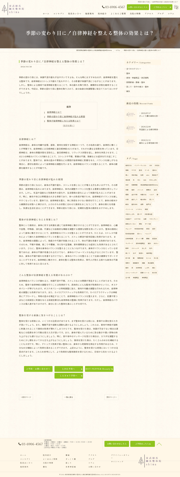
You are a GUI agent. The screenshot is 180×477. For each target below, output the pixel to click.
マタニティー (153, 219)
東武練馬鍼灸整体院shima (149, 185)
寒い (127, 175)
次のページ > (111, 397)
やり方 (134, 170)
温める (154, 170)
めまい (156, 243)
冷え (138, 180)
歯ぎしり (135, 199)
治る (144, 180)
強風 (127, 170)
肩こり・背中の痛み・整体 (137, 86)
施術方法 (129, 165)
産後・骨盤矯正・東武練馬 (137, 77)
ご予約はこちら (160, 7)
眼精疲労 (136, 263)
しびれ (147, 268)
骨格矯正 (145, 277)
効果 (141, 175)
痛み (153, 268)
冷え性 (156, 258)
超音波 (154, 238)
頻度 (146, 209)
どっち (147, 170)
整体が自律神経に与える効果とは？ (64, 120)
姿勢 (141, 204)
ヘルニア (148, 234)
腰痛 (147, 238)
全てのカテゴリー (133, 68)
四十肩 (128, 258)
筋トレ (139, 234)
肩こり (128, 253)
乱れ (150, 248)
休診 (127, 185)
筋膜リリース (144, 273)
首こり (151, 199)
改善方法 (143, 194)
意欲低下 (155, 175)
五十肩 (128, 277)
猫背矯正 (149, 253)
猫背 (133, 190)
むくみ (148, 258)
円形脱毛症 (148, 214)
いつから (139, 209)
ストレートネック (132, 273)
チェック (129, 229)
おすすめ (137, 219)
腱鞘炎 (148, 190)
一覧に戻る (68, 397)
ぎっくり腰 (139, 238)
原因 (147, 229)
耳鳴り (128, 263)
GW (150, 165)
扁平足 (148, 204)
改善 (127, 190)
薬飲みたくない (131, 224)
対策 (127, 199)
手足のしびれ (130, 214)
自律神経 (139, 268)
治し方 (144, 248)
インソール (129, 209)
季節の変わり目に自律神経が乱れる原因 (66, 116)
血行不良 (135, 194)
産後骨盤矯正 (140, 243)
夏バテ (139, 214)
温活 (140, 170)
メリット (140, 190)
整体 (128, 73)
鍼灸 (128, 91)
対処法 (157, 165)
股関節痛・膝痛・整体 (135, 82)
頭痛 (143, 263)
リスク (151, 194)
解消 (127, 204)
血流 (155, 190)
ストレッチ (135, 248)
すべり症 (148, 224)
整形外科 (135, 204)
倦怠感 (128, 180)
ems (147, 175)
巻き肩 (154, 273)
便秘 (140, 224)
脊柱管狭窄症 (138, 229)
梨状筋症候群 (130, 234)
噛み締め (143, 199)
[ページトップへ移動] (159, 443)
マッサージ (129, 243)
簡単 (127, 248)
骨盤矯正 (136, 277)
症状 (153, 229)
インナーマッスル (140, 165)
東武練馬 (151, 263)
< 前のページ (26, 397)
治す (134, 253)
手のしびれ (153, 180)
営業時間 (135, 185)
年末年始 (135, 175)
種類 (127, 194)
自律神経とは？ (54, 112)
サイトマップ (117, 461)
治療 (144, 219)
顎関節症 (140, 258)
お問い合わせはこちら (138, 7)
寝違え (141, 253)
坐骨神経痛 (129, 238)
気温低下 (129, 219)
